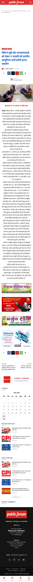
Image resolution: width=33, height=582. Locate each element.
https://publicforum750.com (21, 380)
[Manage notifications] (28, 578)
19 (12, 410)
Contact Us (22, 570)
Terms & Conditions (13, 570)
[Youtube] (23, 560)
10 (4, 406)
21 (20, 410)
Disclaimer (23, 569)
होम (2, 11)
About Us (8, 569)
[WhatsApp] (21, 73)
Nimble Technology (24, 573)
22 (25, 410)
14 (20, 406)
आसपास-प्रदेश (7, 11)
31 (4, 416)
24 (4, 413)
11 (8, 406)
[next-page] (6, 453)
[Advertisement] (16, 30)
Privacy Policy (15, 569)
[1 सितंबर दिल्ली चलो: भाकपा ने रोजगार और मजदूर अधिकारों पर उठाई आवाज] (6, 439)
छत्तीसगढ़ (9, 48)
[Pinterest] (17, 73)
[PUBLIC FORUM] (3, 69)
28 (20, 413)
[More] (25, 73)
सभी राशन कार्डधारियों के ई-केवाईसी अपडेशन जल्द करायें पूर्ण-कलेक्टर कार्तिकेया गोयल (8, 367)
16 (29, 406)
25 (8, 413)
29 (25, 413)
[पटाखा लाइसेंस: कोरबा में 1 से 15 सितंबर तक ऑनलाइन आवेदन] (6, 447)
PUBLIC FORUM (9, 68)
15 (25, 406)
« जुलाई (3, 419)
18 (8, 410)
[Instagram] (14, 560)
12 (12, 406)
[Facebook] (9, 73)
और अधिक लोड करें (16, 497)
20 (16, 410)
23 (29, 410)
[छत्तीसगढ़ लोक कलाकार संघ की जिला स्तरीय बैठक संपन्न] (6, 430)
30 (29, 413)
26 (12, 413)
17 (4, 410)
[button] (3, 2)
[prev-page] (3, 453)
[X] (13, 73)
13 (16, 406)
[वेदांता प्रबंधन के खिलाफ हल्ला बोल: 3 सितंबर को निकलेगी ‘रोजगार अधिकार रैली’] (6, 491)
